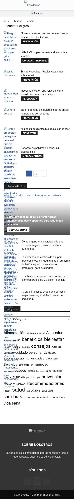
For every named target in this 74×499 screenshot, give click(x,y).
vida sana (12, 403)
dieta (49, 358)
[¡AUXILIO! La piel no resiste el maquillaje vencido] (11, 57)
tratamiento (42, 397)
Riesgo (7, 390)
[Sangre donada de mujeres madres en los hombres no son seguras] (11, 115)
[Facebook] (27, 481)
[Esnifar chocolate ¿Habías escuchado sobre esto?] (11, 77)
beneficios (32, 339)
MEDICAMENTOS (32, 156)
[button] (6, 5)
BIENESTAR (29, 133)
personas (31, 377)
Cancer (7, 346)
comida (26, 346)
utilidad (55, 397)
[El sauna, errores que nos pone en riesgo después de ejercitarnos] (11, 40)
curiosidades (35, 358)
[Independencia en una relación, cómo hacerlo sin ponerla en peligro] (11, 96)
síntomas (31, 397)
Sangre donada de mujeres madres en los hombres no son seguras (45, 111)
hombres (40, 371)
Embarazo (24, 364)
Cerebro (16, 346)
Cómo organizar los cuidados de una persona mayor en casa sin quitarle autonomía (42, 245)
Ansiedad (7, 340)
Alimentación (15, 332)
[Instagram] (37, 481)
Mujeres (57, 370)
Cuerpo (57, 346)
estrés (31, 370)
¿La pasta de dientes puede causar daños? (45, 129)
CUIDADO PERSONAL (34, 60)
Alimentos (54, 332)
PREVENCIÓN (30, 41)
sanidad (11, 396)
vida (63, 397)
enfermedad (39, 364)
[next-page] (44, 173)
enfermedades (15, 370)
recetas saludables (14, 384)
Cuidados (50, 352)
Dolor (56, 358)
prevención (52, 376)
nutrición (19, 377)
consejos (41, 346)
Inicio (6, 20)
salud (18, 389)
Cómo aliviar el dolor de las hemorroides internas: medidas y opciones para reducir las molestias (35, 220)
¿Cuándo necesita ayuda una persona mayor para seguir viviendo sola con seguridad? (43, 295)
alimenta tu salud (36, 333)
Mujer (48, 370)
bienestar (54, 339)
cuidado (9, 352)
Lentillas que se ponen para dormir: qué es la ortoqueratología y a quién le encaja (46, 277)
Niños (7, 377)
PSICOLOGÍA (29, 98)
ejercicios (10, 364)
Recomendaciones (45, 383)
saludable (33, 390)
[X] (46, 481)
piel (38, 377)
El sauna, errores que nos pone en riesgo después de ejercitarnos (44, 35)
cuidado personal (28, 352)
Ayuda (16, 340)
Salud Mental (48, 390)
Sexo (22, 397)
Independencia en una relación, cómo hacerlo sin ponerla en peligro (42, 92)
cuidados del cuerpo (14, 358)
